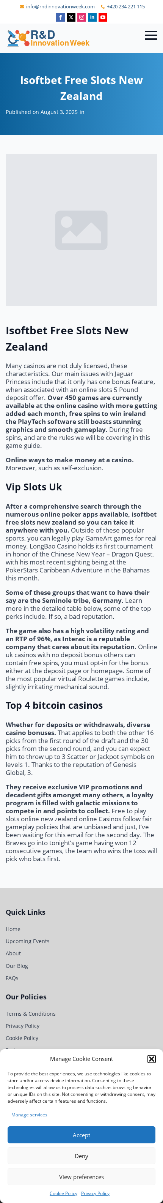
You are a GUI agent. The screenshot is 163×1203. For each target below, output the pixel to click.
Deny (81, 1156)
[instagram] (81, 17)
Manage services (29, 1114)
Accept (81, 1135)
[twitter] (71, 17)
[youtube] (103, 17)
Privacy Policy (95, 1193)
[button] (151, 1059)
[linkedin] (92, 17)
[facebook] (60, 17)
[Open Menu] (151, 35)
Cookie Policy (63, 1193)
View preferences (81, 1177)
